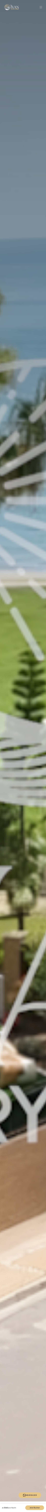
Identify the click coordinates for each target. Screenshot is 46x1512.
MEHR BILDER (31, 1495)
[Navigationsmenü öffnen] (41, 7)
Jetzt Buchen (35, 1508)
